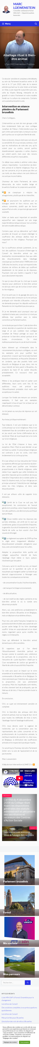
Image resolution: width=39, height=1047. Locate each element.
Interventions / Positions (25, 64)
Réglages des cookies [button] (10, 1042)
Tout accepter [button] (24, 1042)
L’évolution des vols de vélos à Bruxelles (17, 1021)
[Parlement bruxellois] (19, 884)
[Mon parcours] (19, 976)
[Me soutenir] (19, 945)
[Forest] (19, 914)
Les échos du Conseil (10, 1004)
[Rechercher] (28, 982)
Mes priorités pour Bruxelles (13, 1018)
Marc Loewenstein (24, 5)
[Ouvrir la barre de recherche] (36, 23)
